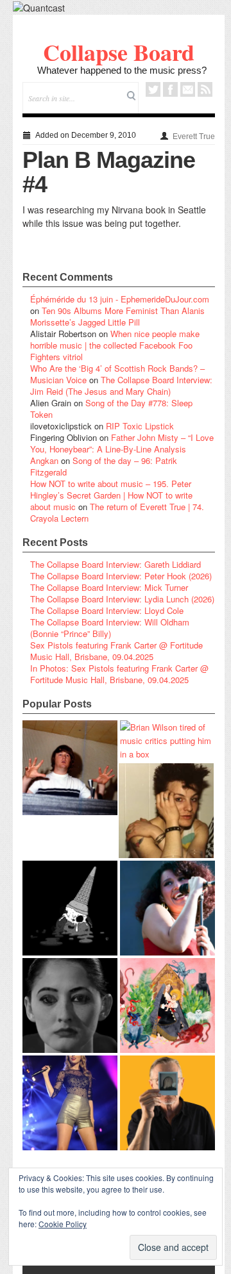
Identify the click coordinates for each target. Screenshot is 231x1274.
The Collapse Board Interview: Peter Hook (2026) (121, 576)
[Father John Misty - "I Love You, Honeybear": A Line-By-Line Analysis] (167, 1005)
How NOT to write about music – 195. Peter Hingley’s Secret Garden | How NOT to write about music (111, 495)
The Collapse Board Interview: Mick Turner (109, 587)
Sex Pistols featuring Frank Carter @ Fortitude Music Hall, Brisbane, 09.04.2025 (116, 651)
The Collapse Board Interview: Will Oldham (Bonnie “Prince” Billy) (109, 628)
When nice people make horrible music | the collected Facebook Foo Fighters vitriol (115, 345)
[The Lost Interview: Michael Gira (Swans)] (167, 1102)
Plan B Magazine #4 (108, 172)
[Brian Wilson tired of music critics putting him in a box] (167, 740)
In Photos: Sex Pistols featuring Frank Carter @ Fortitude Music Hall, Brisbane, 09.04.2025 (119, 674)
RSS (205, 89)
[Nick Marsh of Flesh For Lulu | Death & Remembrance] (166, 810)
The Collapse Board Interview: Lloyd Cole (107, 610)
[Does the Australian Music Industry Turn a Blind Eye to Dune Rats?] (69, 908)
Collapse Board (118, 52)
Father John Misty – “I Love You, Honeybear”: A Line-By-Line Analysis (122, 443)
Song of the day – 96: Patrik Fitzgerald (103, 466)
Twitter (153, 89)
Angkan (44, 460)
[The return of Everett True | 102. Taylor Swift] (69, 1102)
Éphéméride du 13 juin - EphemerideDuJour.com (119, 299)
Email (187, 89)
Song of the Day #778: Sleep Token (111, 408)
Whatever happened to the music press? (122, 70)
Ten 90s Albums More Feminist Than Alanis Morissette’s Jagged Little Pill (117, 316)
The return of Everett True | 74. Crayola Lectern (117, 512)
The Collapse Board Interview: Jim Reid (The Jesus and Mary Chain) (121, 385)
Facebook (170, 89)
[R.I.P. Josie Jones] (69, 1005)
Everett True (194, 136)
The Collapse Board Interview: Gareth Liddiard (115, 564)
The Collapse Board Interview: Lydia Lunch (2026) (122, 599)
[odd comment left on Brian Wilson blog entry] (69, 767)
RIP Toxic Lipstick (140, 426)
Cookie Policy (62, 1223)
